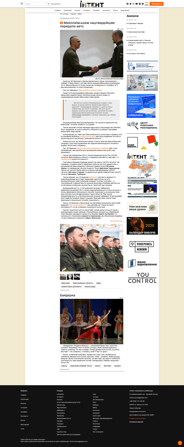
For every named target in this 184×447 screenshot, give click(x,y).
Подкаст (60, 424)
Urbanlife (60, 394)
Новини (58, 10)
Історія (95, 397)
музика (117, 366)
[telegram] (140, 4)
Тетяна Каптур (116, 221)
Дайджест (61, 410)
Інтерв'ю (86, 10)
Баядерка (67, 295)
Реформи (96, 426)
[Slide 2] (91, 272)
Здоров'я (96, 413)
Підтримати (156, 4)
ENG (146, 5)
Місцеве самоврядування (102, 418)
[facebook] (127, 4)
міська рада (90, 286)
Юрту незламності (78, 205)
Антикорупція (98, 399)
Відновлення (61, 407)
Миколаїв (65, 283)
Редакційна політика (137, 411)
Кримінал (60, 415)
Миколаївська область (83, 283)
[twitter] (130, 4)
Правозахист (62, 426)
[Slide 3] (93, 272)
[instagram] (133, 4)
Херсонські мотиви (136, 32)
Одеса (64, 366)
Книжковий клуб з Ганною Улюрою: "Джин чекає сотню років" (140, 42)
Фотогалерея (98, 432)
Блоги (115, 10)
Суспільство (61, 432)
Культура (96, 415)
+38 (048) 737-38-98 (136, 401)
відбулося (93, 177)
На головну (64, 14)
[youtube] (137, 4)
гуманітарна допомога (71, 286)
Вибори (96, 405)
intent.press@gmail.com (138, 397)
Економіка (61, 413)
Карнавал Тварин (135, 23)
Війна (80, 14)
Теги (22, 429)
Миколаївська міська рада (90, 90)
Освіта (95, 421)
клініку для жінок (87, 136)
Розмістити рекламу (137, 418)
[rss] (143, 4)
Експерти (106, 10)
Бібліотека (61, 405)
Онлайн (59, 421)
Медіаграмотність (64, 418)
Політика (96, 424)
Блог (94, 402)
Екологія (96, 410)
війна (98, 283)
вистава (107, 366)
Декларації (125, 10)
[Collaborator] (142, 106)
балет (98, 366)
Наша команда (135, 408)
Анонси (77, 10)
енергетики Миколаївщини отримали (93, 148)
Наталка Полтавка (136, 53)
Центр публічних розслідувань (68, 434)
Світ (58, 429)
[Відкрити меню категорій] (22, 3)
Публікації (68, 10)
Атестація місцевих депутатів (68, 402)
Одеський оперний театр (81, 366)
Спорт (95, 429)
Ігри (94, 394)
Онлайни (96, 10)
